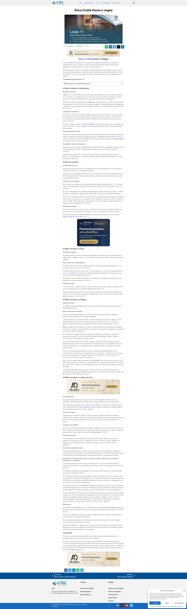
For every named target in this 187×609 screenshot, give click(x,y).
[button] (184, 590)
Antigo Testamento (89, 124)
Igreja (77, 520)
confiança (86, 471)
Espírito (90, 289)
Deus (70, 292)
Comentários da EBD (87, 588)
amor (91, 320)
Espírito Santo (74, 217)
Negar (167, 603)
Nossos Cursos (88, 3)
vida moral (111, 507)
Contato (111, 601)
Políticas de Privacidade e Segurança (158, 606)
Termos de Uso (113, 594)
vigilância (108, 147)
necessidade (96, 432)
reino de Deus (110, 156)
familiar (93, 316)
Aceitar (155, 603)
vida (64, 296)
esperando (87, 407)
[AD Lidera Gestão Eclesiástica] (93, 56)
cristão (88, 168)
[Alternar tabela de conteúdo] (121, 83)
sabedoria (85, 485)
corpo (74, 289)
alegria (65, 217)
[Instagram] (122, 605)
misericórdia (75, 550)
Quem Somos (112, 598)
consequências (119, 139)
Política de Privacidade (116, 588)
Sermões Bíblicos (105, 3)
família (91, 106)
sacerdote (90, 102)
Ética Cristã (85, 58)
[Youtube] (127, 605)
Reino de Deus (84, 214)
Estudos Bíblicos (85, 594)
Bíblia (66, 95)
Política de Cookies (114, 591)
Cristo (107, 292)
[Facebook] (117, 605)
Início (81, 3)
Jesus (83, 147)
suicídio (71, 273)
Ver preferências (179, 603)
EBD (98, 3)
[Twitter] (131, 605)
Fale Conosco (116, 3)
